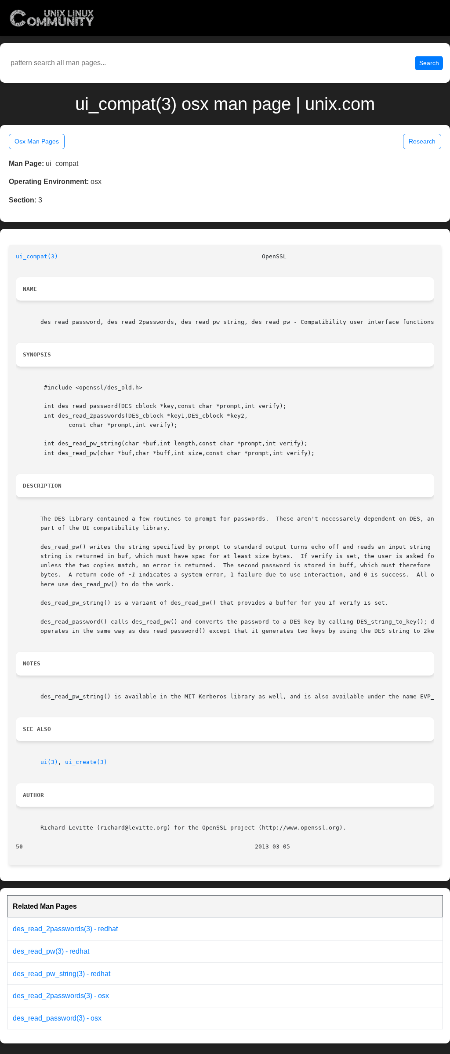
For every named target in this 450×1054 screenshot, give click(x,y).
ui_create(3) (86, 762)
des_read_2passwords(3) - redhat (65, 929)
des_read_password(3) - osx (57, 1018)
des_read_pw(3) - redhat (51, 951)
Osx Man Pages (37, 141)
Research (422, 141)
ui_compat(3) (37, 256)
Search (429, 62)
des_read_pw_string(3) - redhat (61, 973)
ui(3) (49, 762)
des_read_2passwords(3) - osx (61, 995)
